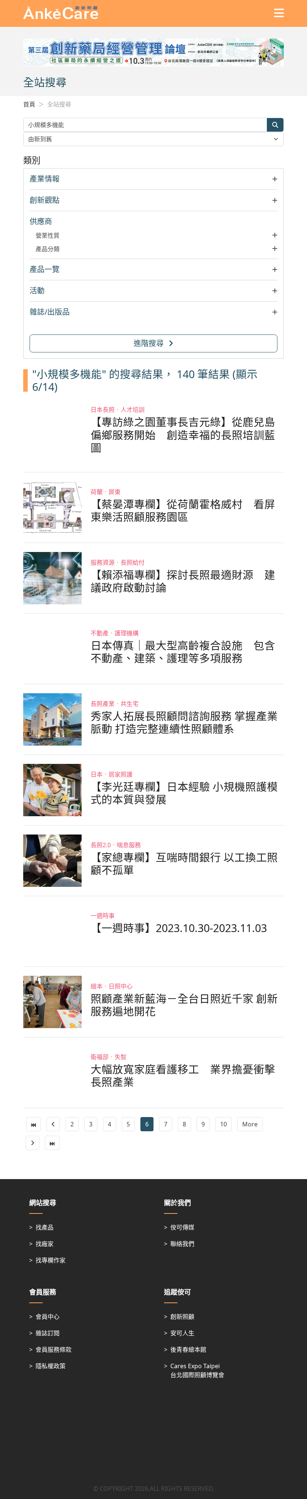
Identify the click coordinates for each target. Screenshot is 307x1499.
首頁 (29, 104)
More (250, 1124)
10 (223, 1124)
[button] (153, 179)
